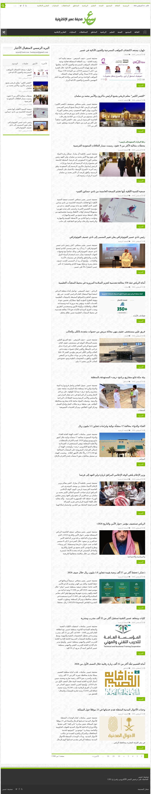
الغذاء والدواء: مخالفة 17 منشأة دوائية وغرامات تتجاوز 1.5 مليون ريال (111, 426)
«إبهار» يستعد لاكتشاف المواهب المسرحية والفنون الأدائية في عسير (112, 50)
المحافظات (65, 6)
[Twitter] (20, 6)
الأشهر (34, 63)
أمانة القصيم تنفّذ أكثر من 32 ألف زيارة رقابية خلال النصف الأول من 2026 (109, 664)
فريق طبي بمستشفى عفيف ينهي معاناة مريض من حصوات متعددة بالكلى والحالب (105, 331)
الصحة (101, 6)
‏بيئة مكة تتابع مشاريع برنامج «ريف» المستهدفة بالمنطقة (118, 377)
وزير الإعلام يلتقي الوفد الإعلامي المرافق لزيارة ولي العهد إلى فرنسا (112, 475)
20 (114, 756)
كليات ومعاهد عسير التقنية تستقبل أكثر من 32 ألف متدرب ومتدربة (113, 618)
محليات (126, 287)
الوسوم (15, 63)
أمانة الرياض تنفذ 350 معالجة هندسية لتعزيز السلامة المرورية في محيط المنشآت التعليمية (102, 282)
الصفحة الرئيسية (123, 100)
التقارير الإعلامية (43, 6)
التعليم (93, 6)
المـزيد (140, 85)
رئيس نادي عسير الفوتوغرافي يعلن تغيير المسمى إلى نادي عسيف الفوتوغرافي (107, 237)
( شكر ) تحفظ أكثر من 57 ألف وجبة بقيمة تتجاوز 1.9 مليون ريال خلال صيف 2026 (106, 572)
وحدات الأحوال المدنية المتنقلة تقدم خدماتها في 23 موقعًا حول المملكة (111, 709)
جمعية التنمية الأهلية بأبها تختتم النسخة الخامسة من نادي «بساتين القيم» (110, 191)
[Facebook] (23, 6)
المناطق (76, 6)
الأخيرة (44, 63)
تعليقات (25, 63)
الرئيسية (126, 6)
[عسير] (75, 17)
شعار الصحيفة (143, 789)
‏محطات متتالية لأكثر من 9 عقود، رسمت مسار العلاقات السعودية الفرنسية (19, 98)
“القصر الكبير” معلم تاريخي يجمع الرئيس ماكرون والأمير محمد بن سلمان (109, 96)
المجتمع (109, 6)
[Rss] (26, 6)
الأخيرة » (95, 756)
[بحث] (3, 5)
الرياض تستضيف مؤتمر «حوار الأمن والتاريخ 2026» (121, 523)
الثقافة (117, 6)
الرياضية (85, 6)
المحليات (55, 6)
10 (119, 756)
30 (108, 756)
